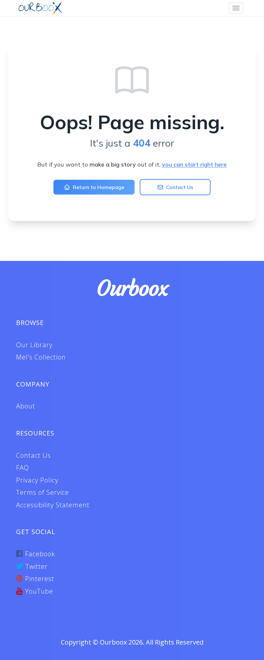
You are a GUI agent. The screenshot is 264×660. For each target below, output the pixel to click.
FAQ (22, 467)
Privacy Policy (37, 480)
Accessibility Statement (53, 505)
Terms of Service (42, 492)
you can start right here (194, 164)
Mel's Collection (41, 357)
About (25, 406)
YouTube (38, 591)
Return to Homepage (98, 187)
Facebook (39, 554)
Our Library (34, 344)
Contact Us (179, 187)
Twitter (36, 566)
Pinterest (38, 578)
